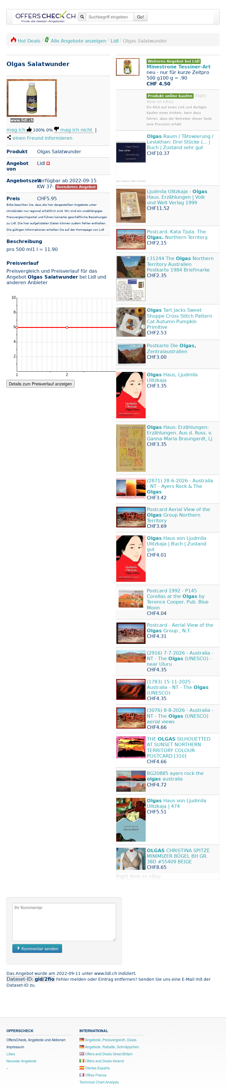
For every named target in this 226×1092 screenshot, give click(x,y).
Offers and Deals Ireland (104, 1060)
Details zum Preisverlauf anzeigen (40, 384)
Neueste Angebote (21, 1060)
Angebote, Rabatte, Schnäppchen (111, 1046)
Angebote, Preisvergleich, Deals (110, 1039)
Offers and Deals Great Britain (108, 1053)
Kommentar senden (39, 948)
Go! (140, 17)
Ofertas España (97, 1067)
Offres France (95, 1074)
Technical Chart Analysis (99, 1081)
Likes (10, 1053)
